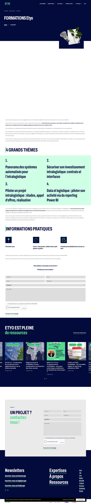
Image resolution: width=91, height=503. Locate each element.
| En (85, 3)
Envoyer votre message (11, 313)
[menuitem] (43, 3)
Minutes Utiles (31, 348)
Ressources (69, 3)
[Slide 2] (46, 378)
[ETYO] (7, 4)
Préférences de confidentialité (68, 499)
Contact (78, 3)
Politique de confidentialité (31, 303)
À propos (59, 3)
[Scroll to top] (88, 497)
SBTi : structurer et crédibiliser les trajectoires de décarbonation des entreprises (74, 366)
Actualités (43, 3)
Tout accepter (80, 499)
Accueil (6, 11)
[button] (79, 332)
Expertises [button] (51, 3)
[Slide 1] (45, 378)
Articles (18, 11)
